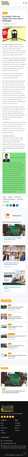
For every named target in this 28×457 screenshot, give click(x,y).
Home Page (17, 423)
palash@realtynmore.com (9, 443)
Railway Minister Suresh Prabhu (9, 199)
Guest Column (4, 427)
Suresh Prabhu (20, 199)
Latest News (17, 425)
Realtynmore (6, 23)
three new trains (6, 201)
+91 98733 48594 (7, 440)
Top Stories (3, 432)
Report (2, 430)
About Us (17, 427)
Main (2, 425)
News (2, 423)
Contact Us (17, 430)
